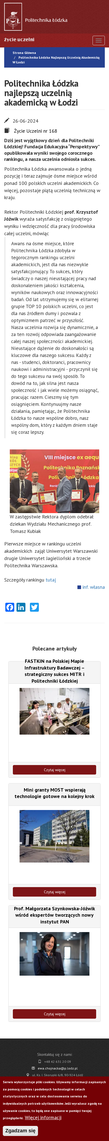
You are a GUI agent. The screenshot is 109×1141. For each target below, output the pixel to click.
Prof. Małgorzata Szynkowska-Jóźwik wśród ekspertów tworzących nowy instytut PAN (54, 915)
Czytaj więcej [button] (54, 769)
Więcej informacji (43, 1117)
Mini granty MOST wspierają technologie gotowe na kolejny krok (54, 793)
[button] (54, 481)
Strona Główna (24, 53)
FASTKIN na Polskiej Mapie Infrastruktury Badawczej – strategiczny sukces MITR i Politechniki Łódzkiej (55, 671)
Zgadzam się (20, 1130)
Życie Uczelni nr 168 (35, 131)
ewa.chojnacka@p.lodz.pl (58, 1068)
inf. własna (93, 587)
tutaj (51, 580)
